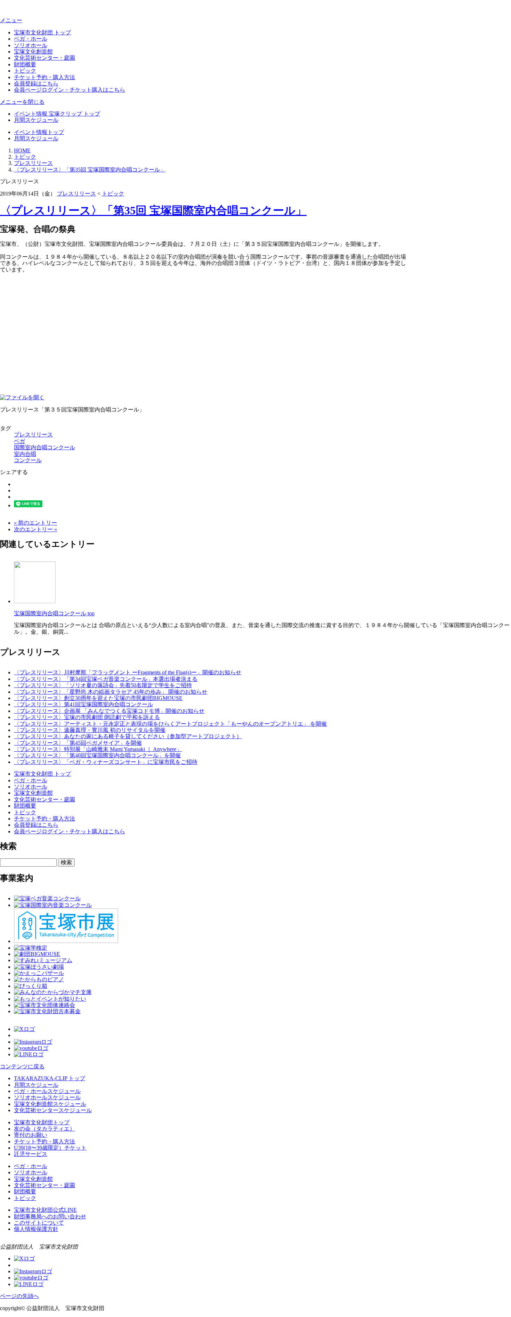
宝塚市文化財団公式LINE (45, 1210)
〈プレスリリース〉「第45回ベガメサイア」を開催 (78, 743)
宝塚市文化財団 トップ (42, 32)
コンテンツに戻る (22, 1066)
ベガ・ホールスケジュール (47, 1091)
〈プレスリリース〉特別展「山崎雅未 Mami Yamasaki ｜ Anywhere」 (98, 749)
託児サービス (30, 1154)
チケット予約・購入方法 (44, 77)
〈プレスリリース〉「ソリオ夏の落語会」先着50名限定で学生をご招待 (103, 685)
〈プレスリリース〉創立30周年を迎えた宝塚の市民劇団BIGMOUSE (98, 698)
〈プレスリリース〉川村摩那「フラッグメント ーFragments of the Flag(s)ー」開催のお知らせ (127, 672)
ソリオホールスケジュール (47, 1097)
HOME (22, 150)
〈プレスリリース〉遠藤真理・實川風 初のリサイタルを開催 (89, 730)
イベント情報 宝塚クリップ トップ (57, 114)
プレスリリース (33, 163)
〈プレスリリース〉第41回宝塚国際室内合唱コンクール (83, 704)
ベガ (19, 441)
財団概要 (25, 64)
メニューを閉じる (22, 102)
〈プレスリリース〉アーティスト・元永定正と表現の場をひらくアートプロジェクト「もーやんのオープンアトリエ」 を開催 (170, 724)
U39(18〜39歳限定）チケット (50, 1148)
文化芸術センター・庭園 (44, 58)
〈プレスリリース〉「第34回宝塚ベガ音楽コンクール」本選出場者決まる (105, 679)
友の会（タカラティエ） (44, 1129)
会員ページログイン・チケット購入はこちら (69, 90)
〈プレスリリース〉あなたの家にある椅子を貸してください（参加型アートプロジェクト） (128, 736)
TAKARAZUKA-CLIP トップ (49, 1078)
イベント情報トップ (39, 132)
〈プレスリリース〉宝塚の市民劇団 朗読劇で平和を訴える (87, 717)
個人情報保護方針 (36, 1229)
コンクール (28, 460)
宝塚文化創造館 (33, 52)
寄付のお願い (30, 1135)
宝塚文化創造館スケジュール (50, 1104)
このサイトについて (39, 1223)
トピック (25, 71)
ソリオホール (30, 45)
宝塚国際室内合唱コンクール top (54, 613)
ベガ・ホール (30, 39)
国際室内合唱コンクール (44, 447)
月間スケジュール (36, 120)
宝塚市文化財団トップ (42, 1122)
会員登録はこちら (36, 83)
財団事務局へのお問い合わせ (50, 1216)
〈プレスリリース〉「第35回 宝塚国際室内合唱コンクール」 (89, 170)
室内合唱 (25, 454)
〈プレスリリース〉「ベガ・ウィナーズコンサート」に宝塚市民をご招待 (105, 762)
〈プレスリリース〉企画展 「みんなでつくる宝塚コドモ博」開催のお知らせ (109, 711)
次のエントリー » (35, 529)
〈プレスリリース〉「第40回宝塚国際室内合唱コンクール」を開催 (97, 755)
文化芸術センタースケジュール (53, 1110)
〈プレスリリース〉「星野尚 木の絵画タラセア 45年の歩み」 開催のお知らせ (110, 692)
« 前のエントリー (35, 523)
